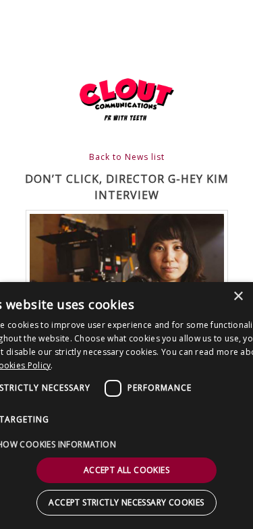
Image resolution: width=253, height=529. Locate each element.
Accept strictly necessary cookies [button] (126, 502)
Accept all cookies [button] (126, 470)
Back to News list (127, 157)
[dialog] (126, 405)
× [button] (238, 296)
